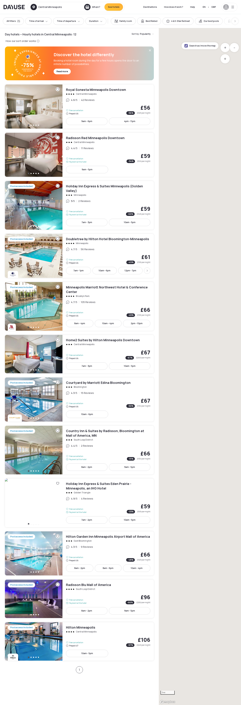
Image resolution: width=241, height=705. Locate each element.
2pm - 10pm (137, 323)
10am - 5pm (129, 222)
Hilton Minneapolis (79, 641)
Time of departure (66, 21)
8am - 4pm (79, 323)
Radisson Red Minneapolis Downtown (79, 155)
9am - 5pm (87, 169)
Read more (62, 71)
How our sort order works (21, 41)
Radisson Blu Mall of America (79, 599)
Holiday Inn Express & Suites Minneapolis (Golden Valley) (79, 205)
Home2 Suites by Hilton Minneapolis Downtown (79, 354)
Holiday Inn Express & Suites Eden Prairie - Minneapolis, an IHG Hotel (79, 503)
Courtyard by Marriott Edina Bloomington (79, 400)
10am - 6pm (104, 270)
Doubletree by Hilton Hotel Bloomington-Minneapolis (79, 256)
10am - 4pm (108, 323)
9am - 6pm (86, 121)
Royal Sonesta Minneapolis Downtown (79, 107)
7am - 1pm (78, 270)
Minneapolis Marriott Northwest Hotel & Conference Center (79, 306)
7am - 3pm (87, 222)
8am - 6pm (108, 568)
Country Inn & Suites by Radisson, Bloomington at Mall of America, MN (79, 450)
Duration (93, 21)
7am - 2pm (86, 519)
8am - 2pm (86, 467)
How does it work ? (173, 6)
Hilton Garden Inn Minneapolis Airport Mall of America (79, 553)
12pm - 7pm (130, 270)
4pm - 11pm (129, 121)
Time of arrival (36, 21)
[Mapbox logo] (167, 702)
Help (192, 6)
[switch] (123, 21)
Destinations (150, 6)
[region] (200, 366)
